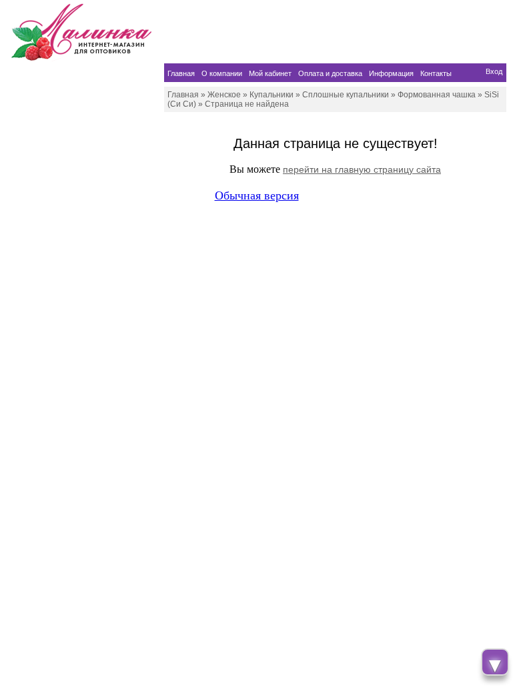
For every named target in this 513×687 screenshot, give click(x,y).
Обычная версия (257, 195)
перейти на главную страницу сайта (362, 169)
